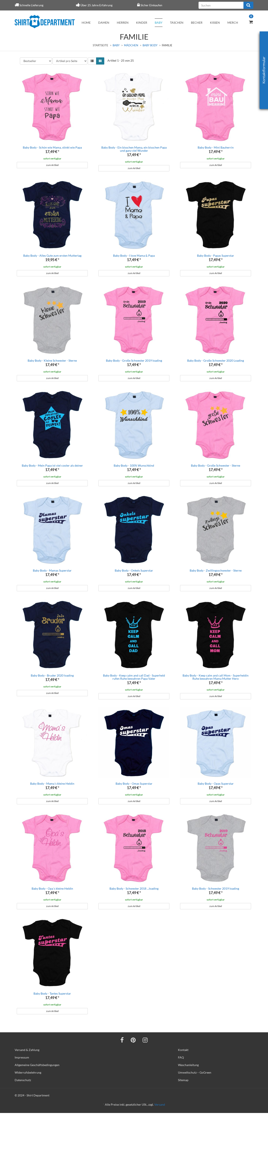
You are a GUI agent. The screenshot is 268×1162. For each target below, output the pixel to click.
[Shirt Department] (45, 21)
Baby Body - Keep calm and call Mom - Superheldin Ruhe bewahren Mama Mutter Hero (216, 677)
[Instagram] (145, 1039)
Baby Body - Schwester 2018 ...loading (134, 888)
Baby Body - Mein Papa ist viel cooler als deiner (52, 465)
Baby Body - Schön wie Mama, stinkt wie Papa (52, 147)
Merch (232, 22)
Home (86, 22)
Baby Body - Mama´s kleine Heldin (52, 783)
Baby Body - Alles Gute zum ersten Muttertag (52, 255)
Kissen (215, 22)
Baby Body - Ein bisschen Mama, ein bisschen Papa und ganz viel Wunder (134, 149)
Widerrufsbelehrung (28, 1072)
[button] (92, 61)
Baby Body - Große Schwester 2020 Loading (215, 360)
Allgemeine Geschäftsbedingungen (37, 1065)
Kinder (141, 22)
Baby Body (150, 45)
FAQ (181, 1057)
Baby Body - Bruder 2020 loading (52, 675)
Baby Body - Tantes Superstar (52, 993)
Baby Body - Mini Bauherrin (216, 147)
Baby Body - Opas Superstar (216, 783)
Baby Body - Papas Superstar (215, 255)
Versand (159, 1104)
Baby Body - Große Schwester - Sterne (215, 465)
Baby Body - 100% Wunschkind (134, 465)
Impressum (22, 1057)
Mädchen (131, 45)
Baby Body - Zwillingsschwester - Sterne (216, 570)
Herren (123, 22)
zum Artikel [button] (52, 165)
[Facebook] (122, 1039)
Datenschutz (23, 1080)
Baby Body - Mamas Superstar (52, 570)
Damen (103, 22)
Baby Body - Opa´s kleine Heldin (52, 888)
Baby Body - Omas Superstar (134, 783)
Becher (196, 22)
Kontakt (183, 1050)
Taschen (176, 22)
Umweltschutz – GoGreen (194, 1072)
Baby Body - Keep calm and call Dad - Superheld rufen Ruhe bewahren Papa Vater (134, 677)
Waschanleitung (188, 1065)
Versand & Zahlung (27, 1050)
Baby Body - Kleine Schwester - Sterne (52, 360)
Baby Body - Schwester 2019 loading (215, 888)
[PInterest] (133, 1039)
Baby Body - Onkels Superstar (134, 570)
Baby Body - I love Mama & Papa (134, 255)
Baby (158, 22)
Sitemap (183, 1080)
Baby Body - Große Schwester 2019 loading (134, 360)
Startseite (100, 45)
